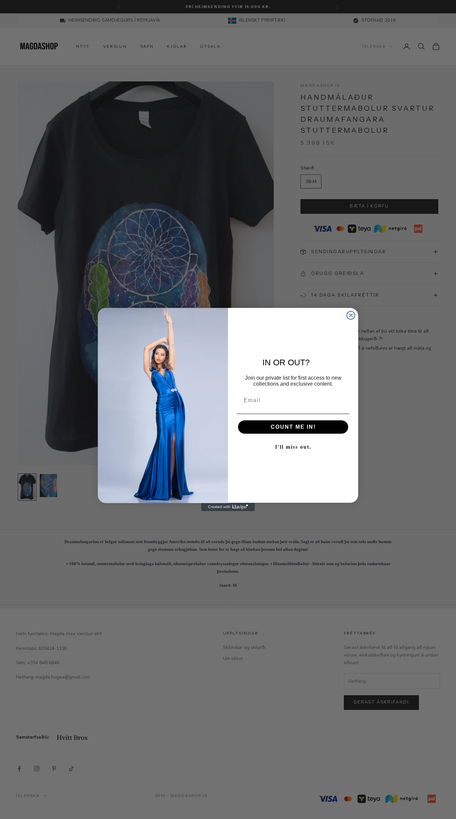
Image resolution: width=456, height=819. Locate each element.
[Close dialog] (351, 315)
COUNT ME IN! (293, 427)
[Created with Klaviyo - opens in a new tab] (228, 507)
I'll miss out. (293, 447)
